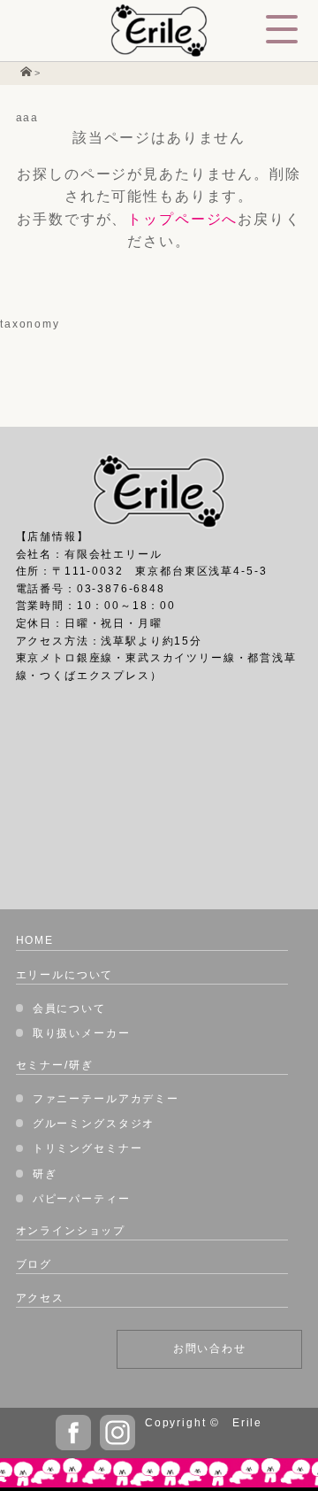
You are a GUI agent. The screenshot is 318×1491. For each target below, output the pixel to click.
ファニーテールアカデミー (106, 1099)
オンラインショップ (71, 1230)
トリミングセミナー (88, 1148)
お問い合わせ (209, 1348)
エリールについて (65, 975)
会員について (69, 1008)
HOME (35, 940)
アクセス (40, 1298)
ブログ (34, 1264)
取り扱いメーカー (82, 1033)
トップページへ (182, 219)
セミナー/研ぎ (55, 1065)
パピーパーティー (82, 1199)
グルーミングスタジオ (94, 1123)
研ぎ (45, 1174)
